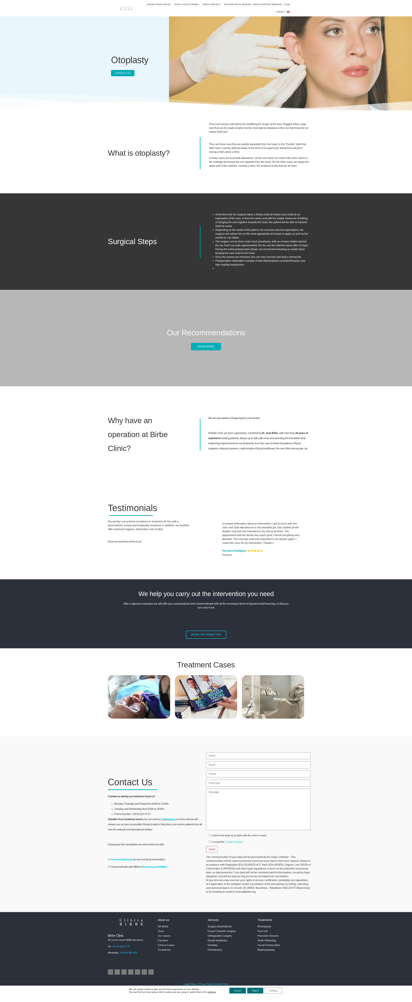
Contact (280, 12)
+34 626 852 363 (128, 952)
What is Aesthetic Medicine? (267, 4)
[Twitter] (124, 972)
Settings (273, 990)
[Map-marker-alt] (137, 972)
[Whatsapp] (151, 972)
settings (212, 992)
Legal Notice (190, 984)
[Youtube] (130, 972)
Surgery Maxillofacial (158, 4)
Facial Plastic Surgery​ (186, 4)
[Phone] (144, 972)
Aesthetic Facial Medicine (237, 4)
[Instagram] (110, 972)
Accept (237, 990)
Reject (255, 990)
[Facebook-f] (117, 972)
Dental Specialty (212, 4)
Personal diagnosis (121, 859)
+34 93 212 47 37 (121, 946)
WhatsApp (169, 819)
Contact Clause (234, 842)
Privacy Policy (206, 984)
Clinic (287, 4)
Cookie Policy (221, 984)
